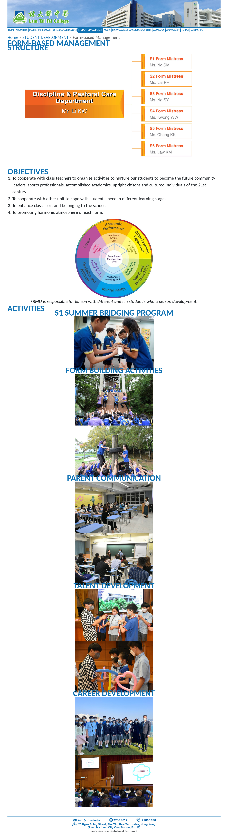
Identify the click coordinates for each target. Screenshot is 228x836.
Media (107, 30)
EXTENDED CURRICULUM (65, 30)
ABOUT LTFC (21, 30)
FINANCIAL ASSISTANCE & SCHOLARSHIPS (132, 30)
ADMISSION (159, 30)
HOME (11, 30)
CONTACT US (197, 30)
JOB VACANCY (173, 30)
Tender (185, 30)
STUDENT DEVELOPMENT (90, 30)
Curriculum (44, 30)
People (32, 30)
